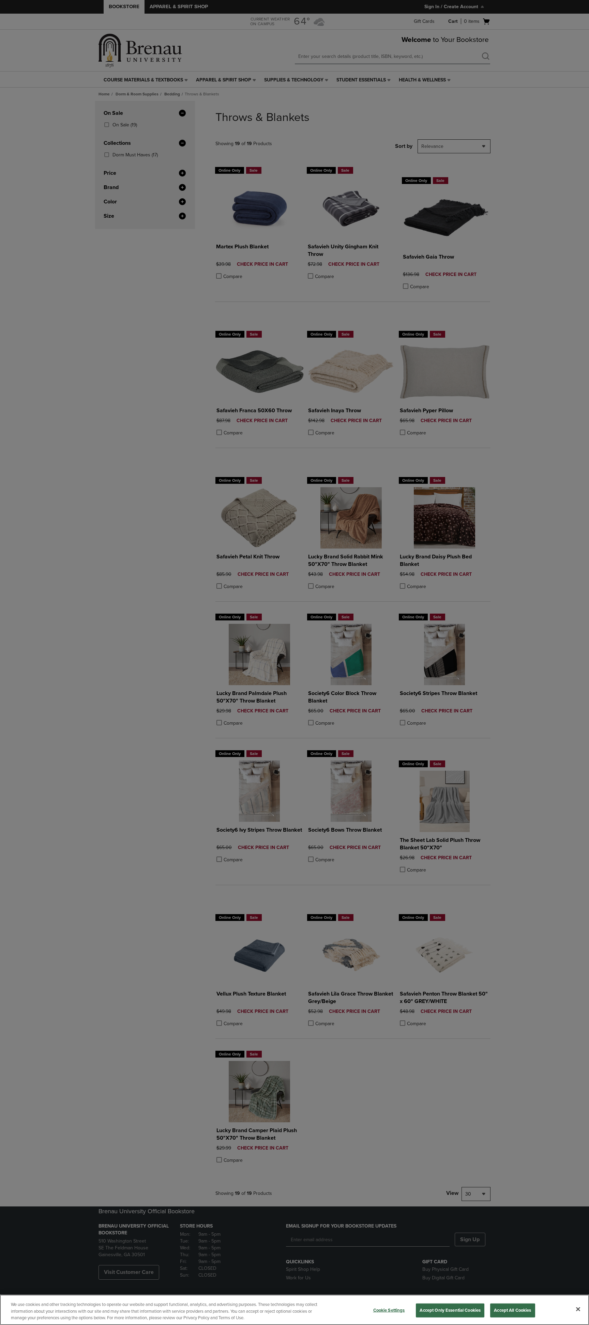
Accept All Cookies (512, 1310)
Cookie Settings (389, 1310)
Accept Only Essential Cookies (450, 1310)
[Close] (578, 1308)
